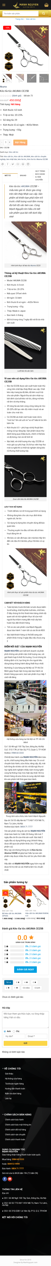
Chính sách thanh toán (15, 1139)
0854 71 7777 (17, 1168)
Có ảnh (37, 988)
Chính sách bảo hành (14, 1119)
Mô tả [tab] (8, 175)
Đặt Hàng (20, 142)
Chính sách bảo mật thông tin (18, 1125)
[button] (4, 4)
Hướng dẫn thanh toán (15, 1088)
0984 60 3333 (18, 1159)
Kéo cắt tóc (31, 19)
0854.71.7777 (26, 827)
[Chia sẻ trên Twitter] (12, 164)
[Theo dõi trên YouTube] (10, 1179)
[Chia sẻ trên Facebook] (7, 164)
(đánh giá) (17, 96)
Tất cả (8, 982)
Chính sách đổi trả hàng (15, 1129)
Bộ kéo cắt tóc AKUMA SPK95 (11, 914)
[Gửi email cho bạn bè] (18, 164)
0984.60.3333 (17, 753)
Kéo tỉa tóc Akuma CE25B (37, 159)
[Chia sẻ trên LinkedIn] (28, 164)
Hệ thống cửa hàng (13, 1078)
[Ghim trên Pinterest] (23, 164)
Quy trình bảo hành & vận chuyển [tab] (40, 175)
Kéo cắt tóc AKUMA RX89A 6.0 (37, 914)
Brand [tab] (23, 175)
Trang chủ (19, 19)
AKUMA (25, 186)
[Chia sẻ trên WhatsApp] (2, 164)
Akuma (3, 86)
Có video (26, 988)
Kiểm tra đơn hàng (13, 1093)
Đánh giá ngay (25, 969)
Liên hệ (8, 1098)
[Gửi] (44, 13)
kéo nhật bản (12, 159)
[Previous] (4, 903)
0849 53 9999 (13, 1164)
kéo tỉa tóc (22, 159)
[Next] (47, 903)
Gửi (25, 1043)
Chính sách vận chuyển (15, 1134)
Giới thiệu (9, 1074)
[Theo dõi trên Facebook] (4, 1179)
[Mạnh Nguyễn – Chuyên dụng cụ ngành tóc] (25, 5)
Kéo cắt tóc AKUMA (22, 156)
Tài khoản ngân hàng (14, 1084)
